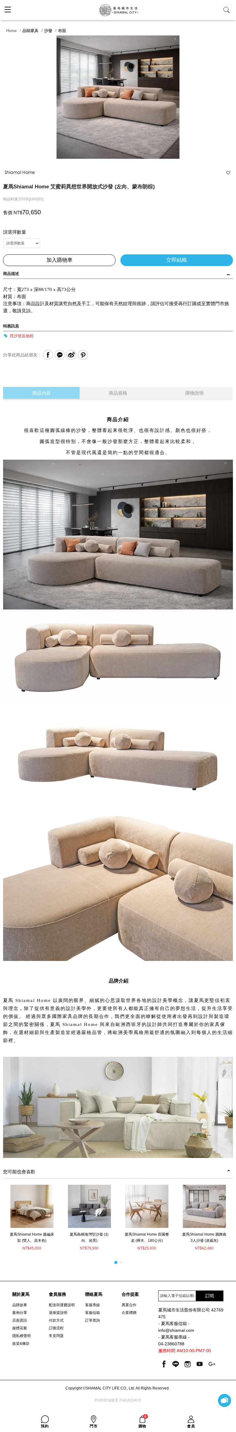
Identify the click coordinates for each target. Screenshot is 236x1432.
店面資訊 (19, 1320)
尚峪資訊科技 (130, 1400)
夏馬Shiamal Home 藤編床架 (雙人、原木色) (32, 1237)
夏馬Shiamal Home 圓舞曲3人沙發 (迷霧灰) (204, 1237)
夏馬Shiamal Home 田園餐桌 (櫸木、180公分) (147, 1237)
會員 (191, 1426)
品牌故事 (19, 1305)
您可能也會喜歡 (19, 1171)
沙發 (48, 30)
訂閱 (209, 1295)
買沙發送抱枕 (20, 336)
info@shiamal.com (176, 1330)
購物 (143, 1421)
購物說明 (194, 393)
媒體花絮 (19, 1328)
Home (11, 30)
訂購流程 (56, 1328)
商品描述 (11, 273)
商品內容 (41, 393)
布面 (62, 30)
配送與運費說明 (62, 1305)
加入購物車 (59, 260)
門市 (93, 1426)
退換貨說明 (58, 1313)
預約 (45, 1426)
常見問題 (56, 1336)
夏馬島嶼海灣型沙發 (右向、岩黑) (89, 1237)
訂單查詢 (92, 1320)
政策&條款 (21, 1343)
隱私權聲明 (21, 1336)
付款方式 (56, 1320)
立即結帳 (176, 260)
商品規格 (118, 393)
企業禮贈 (129, 1313)
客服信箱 (92, 1313)
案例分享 (19, 1313)
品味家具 (30, 30)
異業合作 (129, 1305)
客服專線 (92, 1305)
